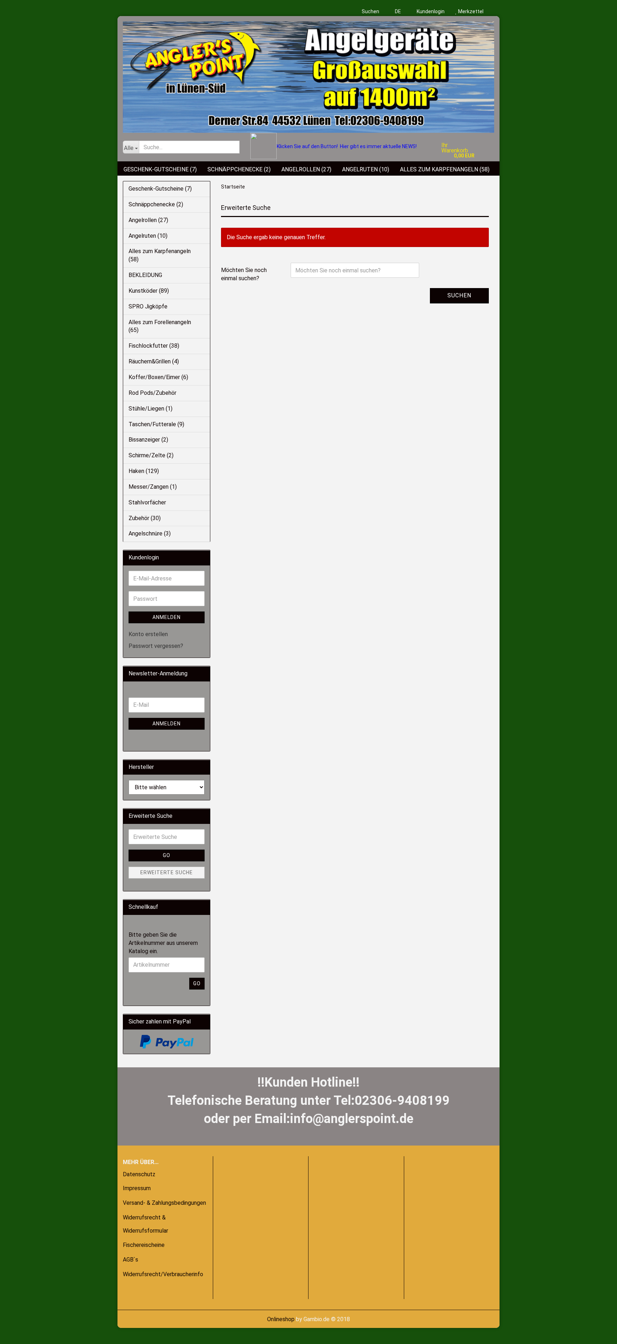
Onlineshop (281, 1319)
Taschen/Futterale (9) (156, 424)
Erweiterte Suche (166, 872)
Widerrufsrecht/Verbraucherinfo (163, 1274)
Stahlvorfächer (147, 502)
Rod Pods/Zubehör (152, 392)
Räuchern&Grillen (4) (154, 361)
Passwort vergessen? (156, 646)
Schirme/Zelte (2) (151, 455)
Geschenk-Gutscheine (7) (160, 169)
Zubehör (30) (145, 518)
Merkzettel (470, 11)
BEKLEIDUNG (145, 275)
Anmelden (166, 617)
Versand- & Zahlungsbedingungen (164, 1202)
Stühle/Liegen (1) (150, 408)
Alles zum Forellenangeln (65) (160, 326)
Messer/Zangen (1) (153, 486)
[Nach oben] (19, 1333)
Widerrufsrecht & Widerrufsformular (145, 1224)
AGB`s (130, 1259)
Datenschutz (139, 1174)
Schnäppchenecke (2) (239, 169)
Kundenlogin (430, 11)
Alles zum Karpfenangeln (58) (445, 169)
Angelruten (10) (365, 169)
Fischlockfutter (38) (154, 345)
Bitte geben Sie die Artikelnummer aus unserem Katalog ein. (163, 943)
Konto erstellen (148, 634)
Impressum (137, 1188)
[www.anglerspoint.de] (308, 74)
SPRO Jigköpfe (148, 306)
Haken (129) (144, 471)
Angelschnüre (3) (150, 533)
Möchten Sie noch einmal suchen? (244, 274)
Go (166, 855)
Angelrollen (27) (306, 169)
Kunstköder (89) (149, 290)
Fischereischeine (144, 1245)
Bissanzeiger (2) (148, 439)
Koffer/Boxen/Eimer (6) (158, 377)
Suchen (370, 11)
